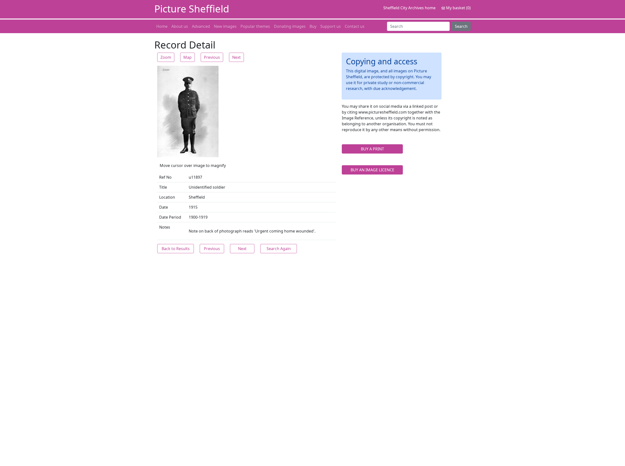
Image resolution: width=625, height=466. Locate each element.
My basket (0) (458, 7)
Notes (164, 227)
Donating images (290, 26)
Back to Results (176, 248)
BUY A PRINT (372, 149)
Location (167, 197)
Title (163, 187)
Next (236, 57)
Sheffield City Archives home (409, 7)
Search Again (279, 248)
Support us (330, 26)
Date (163, 207)
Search (461, 26)
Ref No (165, 177)
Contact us (355, 26)
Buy (313, 26)
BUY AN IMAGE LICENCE (372, 170)
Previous (212, 57)
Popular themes (255, 26)
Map (187, 57)
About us (179, 26)
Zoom (165, 57)
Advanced (201, 26)
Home (161, 26)
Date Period (170, 217)
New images (225, 26)
